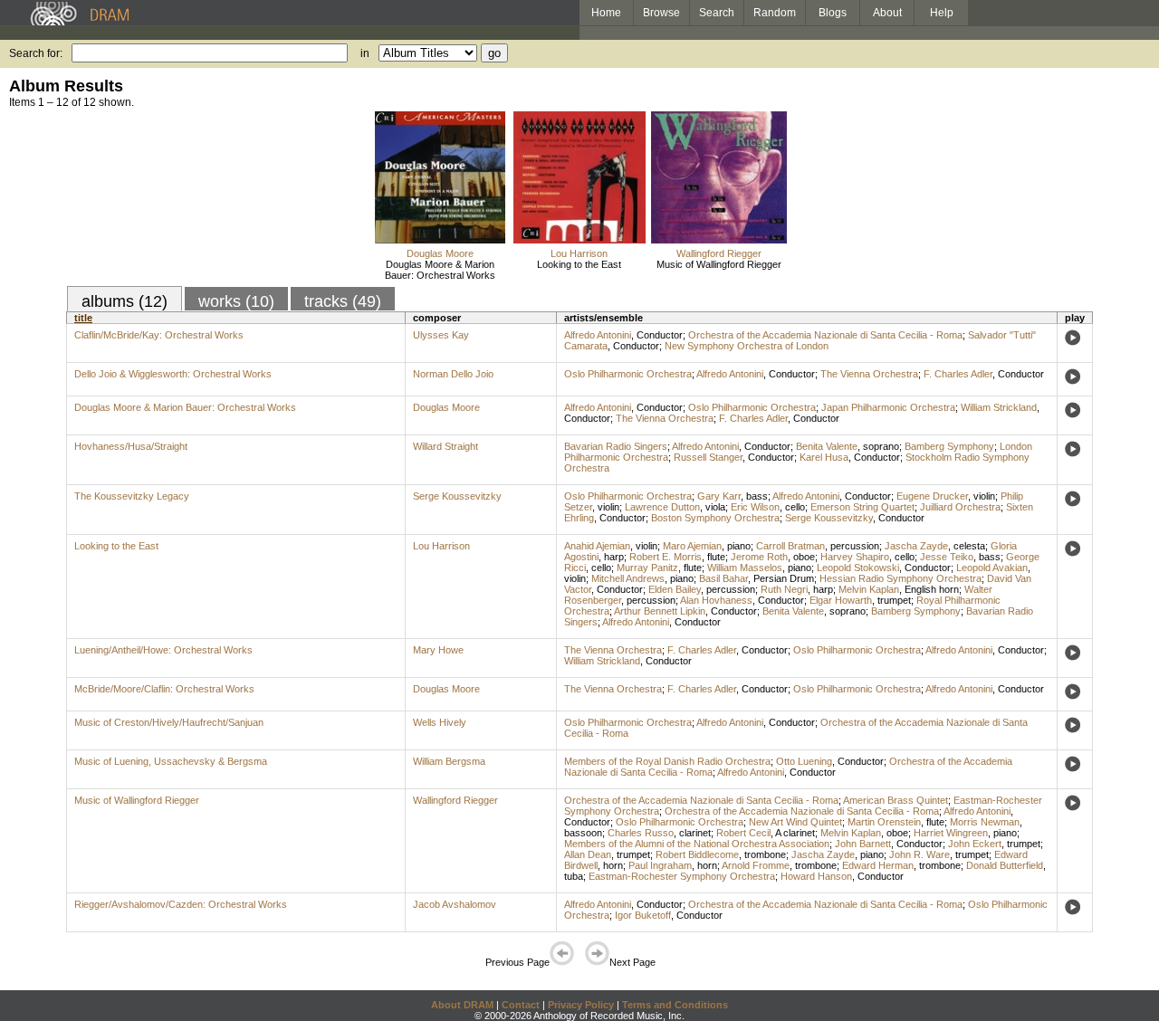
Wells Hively (439, 722)
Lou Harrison (579, 253)
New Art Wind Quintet (795, 821)
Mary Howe (438, 649)
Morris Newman (985, 821)
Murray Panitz (647, 567)
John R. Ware (919, 854)
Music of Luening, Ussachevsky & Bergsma (170, 761)
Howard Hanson (816, 876)
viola (715, 506)
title (83, 317)
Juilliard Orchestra (960, 506)
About (887, 12)
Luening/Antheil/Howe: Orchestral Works (163, 649)
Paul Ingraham (660, 865)
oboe (804, 556)
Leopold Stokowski (858, 567)
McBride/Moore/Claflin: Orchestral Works (164, 688)
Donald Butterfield (1004, 865)
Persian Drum (783, 578)
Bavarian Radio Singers (615, 446)
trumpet (894, 600)
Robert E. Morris (665, 556)
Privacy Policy (581, 1004)
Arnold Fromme (756, 865)
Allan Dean (587, 854)
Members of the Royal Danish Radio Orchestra (667, 761)
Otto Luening (804, 761)
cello (795, 506)
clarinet (695, 832)
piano (739, 545)
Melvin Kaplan (868, 589)
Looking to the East (579, 264)
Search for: (35, 53)
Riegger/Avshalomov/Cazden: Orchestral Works (180, 904)
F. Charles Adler (958, 373)
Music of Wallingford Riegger (718, 264)
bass (757, 496)
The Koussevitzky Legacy (131, 496)
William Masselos (744, 567)
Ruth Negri (784, 589)
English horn (932, 589)
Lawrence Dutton (662, 506)
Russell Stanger (708, 457)
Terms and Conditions (675, 1004)
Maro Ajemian (692, 545)
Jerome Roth (759, 556)
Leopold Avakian (992, 567)
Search (716, 12)
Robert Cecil (743, 832)
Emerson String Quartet (862, 506)
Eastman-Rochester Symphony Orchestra (682, 876)
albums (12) (124, 301)
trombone (765, 854)
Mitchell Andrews (628, 578)
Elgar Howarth (840, 600)
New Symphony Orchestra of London (747, 345)
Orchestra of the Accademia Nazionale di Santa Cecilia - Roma (825, 334)
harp (614, 556)
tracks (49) (342, 301)
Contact (521, 1004)
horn (613, 865)
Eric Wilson (755, 506)
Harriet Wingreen (951, 832)
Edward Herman (878, 865)
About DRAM (462, 1004)
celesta (969, 545)
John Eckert (974, 843)
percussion (854, 545)
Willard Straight (445, 446)
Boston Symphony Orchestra (715, 517)
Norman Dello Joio (453, 373)
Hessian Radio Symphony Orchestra (900, 578)
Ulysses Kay (441, 334)
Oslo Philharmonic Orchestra (628, 373)
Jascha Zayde (916, 545)
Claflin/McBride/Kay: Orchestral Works (159, 334)
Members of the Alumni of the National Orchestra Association (696, 843)
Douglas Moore (440, 253)
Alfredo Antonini (597, 334)
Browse (661, 12)
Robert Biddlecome (697, 854)
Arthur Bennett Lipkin (659, 611)
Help (941, 12)
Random (774, 12)
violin (984, 496)
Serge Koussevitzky (457, 496)
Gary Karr (719, 496)
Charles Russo (641, 832)
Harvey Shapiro (854, 556)
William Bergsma (449, 761)
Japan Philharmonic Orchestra (888, 407)
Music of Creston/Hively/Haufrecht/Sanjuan (168, 722)
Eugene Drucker (932, 496)
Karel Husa (824, 457)
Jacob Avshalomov (454, 904)
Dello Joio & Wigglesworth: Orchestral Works (173, 373)
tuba (573, 876)
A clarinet (795, 832)
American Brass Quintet (895, 800)
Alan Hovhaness (716, 600)
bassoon (583, 832)
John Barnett (863, 843)
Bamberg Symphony (949, 446)
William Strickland (999, 407)
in (364, 53)
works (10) (236, 301)
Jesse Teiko (946, 556)
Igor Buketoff (643, 915)
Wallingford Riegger (718, 253)
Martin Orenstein (884, 821)
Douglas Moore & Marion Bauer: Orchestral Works (440, 270)
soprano (881, 446)
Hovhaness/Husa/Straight (130, 446)
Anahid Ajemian (597, 545)
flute (716, 556)
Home (606, 12)
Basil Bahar (723, 578)
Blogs (833, 12)
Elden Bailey (674, 589)
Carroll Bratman (790, 545)
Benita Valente (826, 446)
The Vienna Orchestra (869, 373)
